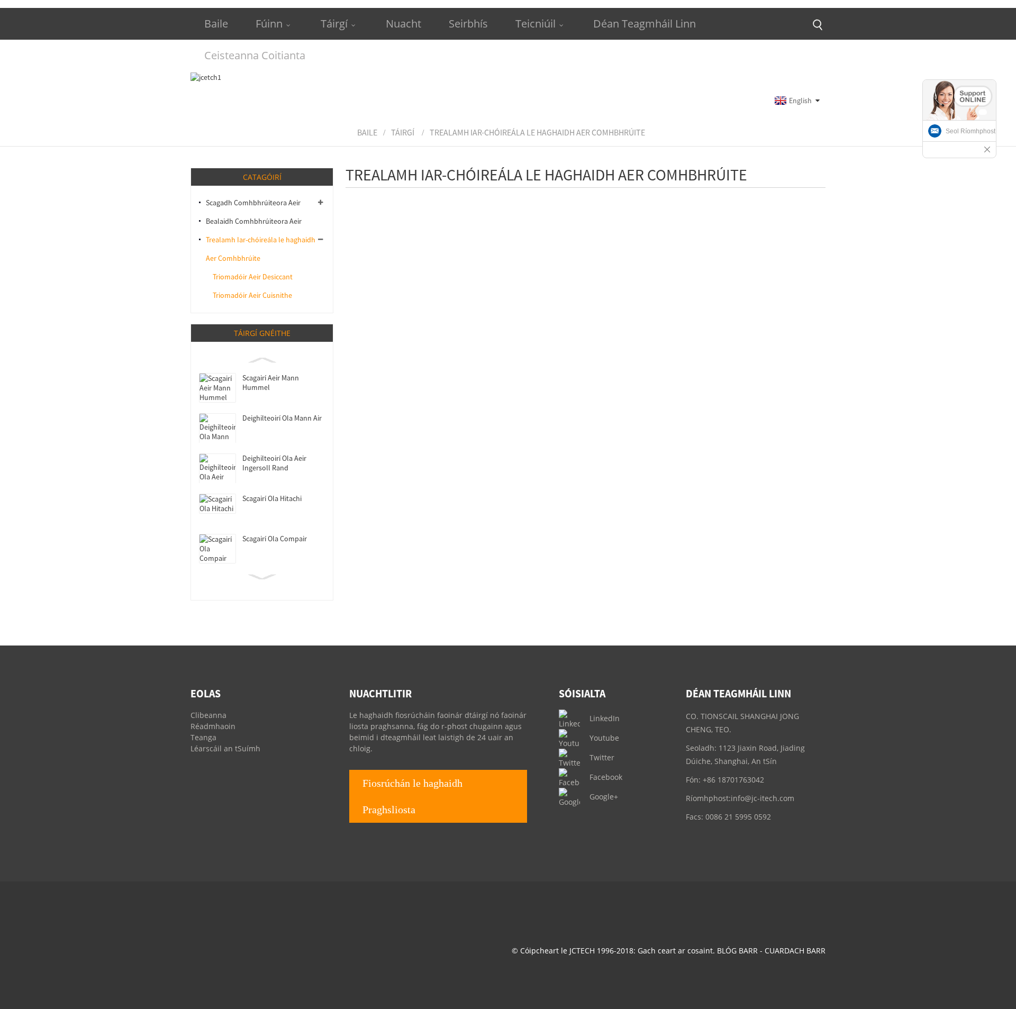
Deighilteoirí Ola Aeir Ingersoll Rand (274, 462)
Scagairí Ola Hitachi (272, 498)
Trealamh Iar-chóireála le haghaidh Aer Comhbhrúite (537, 132)
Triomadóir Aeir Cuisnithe (252, 295)
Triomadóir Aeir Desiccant (253, 276)
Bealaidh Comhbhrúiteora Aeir (254, 221)
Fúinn (269, 23)
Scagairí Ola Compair (274, 538)
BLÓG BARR (737, 951)
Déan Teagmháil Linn (644, 23)
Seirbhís (468, 23)
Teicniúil (535, 23)
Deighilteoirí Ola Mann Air (282, 418)
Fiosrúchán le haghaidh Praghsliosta (412, 796)
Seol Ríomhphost (970, 131)
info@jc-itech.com (762, 798)
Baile (216, 23)
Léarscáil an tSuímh (225, 748)
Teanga (203, 737)
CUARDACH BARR (795, 951)
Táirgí (334, 23)
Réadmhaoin (212, 726)
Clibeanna (208, 715)
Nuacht (403, 23)
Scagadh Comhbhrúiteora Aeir (253, 202)
